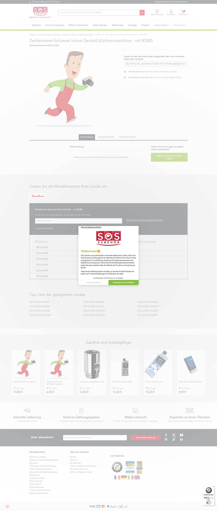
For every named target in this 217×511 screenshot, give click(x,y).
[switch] (208, 502)
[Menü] (212, 487)
